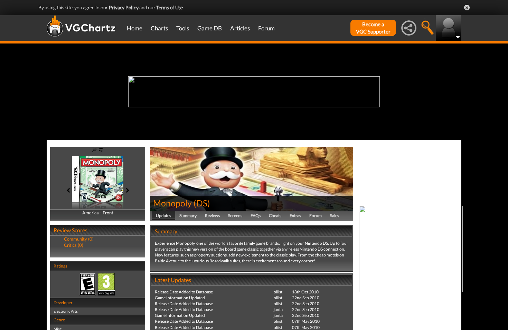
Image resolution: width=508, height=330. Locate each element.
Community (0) (79, 239)
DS (201, 203)
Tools (182, 28)
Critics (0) (73, 245)
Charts (159, 28)
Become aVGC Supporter (373, 28)
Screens (235, 215)
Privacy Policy (124, 7)
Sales (334, 215)
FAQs (256, 215)
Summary (188, 215)
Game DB (209, 28)
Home (134, 28)
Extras (295, 215)
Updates (163, 215)
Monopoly (172, 203)
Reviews (212, 215)
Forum (266, 28)
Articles (240, 28)
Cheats (275, 215)
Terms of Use (169, 7)
